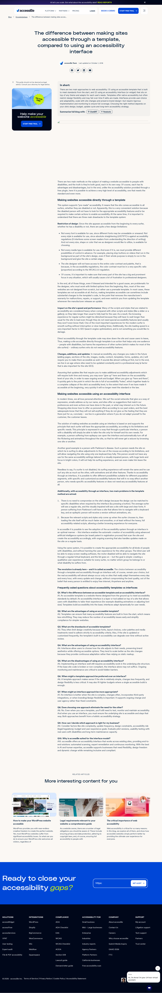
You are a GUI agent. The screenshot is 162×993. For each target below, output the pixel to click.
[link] (72, 70)
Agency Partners (89, 949)
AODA (58, 949)
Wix (30, 944)
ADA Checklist (62, 927)
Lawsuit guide (61, 960)
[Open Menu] (144, 11)
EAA (57, 933)
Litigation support (142, 927)
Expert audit (7, 949)
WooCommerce (36, 938)
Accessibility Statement (76, 978)
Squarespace (34, 955)
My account (140, 922)
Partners (139, 938)
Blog (10, 17)
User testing (7, 944)
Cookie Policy (59, 978)
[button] (145, 2)
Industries (86, 938)
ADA (58, 922)
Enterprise (86, 933)
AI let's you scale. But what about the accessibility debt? (81, 2)
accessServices (8, 933)
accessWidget (8, 922)
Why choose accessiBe (118, 938)
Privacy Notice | (46, 978)
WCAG (59, 938)
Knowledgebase (22, 17)
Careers (112, 933)
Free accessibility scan (91, 966)
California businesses (91, 960)
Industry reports (88, 944)
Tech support (140, 933)
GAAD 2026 (114, 949)
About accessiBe (116, 922)
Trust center (140, 944)
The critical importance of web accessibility (122, 822)
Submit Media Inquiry (118, 944)
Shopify (32, 927)
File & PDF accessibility (12, 955)
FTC (110, 955)
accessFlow (7, 927)
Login (92, 11)
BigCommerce (35, 933)
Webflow (33, 949)
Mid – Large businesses (92, 927)
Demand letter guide (64, 966)
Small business (88, 922)
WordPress (33, 922)
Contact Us (113, 927)
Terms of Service (31, 978)
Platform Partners (89, 955)
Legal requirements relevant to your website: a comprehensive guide (77, 822)
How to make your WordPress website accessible (32, 822)
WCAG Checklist (63, 944)
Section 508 (61, 955)
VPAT (4, 938)
